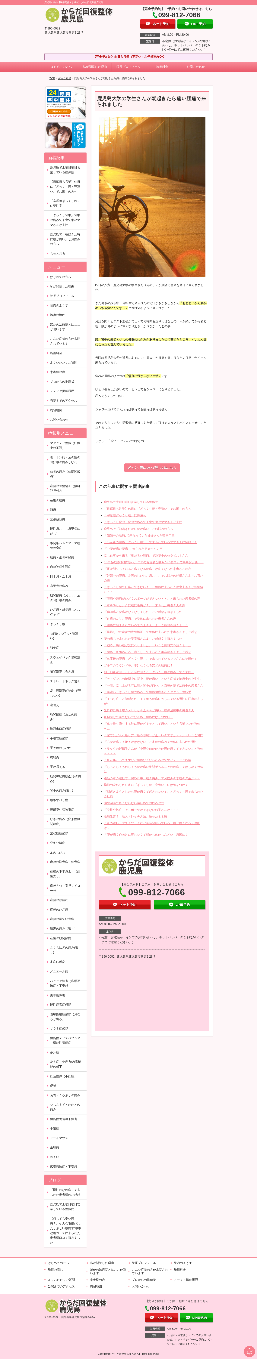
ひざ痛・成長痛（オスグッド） (65, 612)
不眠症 (54, 1128)
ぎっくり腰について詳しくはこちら (152, 467)
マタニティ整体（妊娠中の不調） (65, 445)
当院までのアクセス (63, 400)
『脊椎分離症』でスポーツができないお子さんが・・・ (141, 809)
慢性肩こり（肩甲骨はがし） (65, 531)
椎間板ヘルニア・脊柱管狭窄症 (65, 546)
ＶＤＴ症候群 (59, 1028)
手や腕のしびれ (60, 747)
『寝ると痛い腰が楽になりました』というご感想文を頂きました (147, 645)
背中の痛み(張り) (61, 790)
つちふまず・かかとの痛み (65, 1107)
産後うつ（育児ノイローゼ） (65, 888)
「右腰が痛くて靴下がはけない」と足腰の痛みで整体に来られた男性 (150, 741)
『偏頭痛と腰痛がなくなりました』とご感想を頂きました (143, 611)
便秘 (53, 1085)
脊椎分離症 (57, 843)
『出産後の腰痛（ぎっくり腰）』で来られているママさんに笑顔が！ (150, 542)
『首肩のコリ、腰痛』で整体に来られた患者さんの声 (140, 618)
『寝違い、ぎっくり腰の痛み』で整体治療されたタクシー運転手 (147, 692)
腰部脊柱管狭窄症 (62, 809)
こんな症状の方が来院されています (65, 341)
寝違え (54, 705)
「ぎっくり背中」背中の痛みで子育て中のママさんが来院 (143, 522)
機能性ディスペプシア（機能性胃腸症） (65, 1040)
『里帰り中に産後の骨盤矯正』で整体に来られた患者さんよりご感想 (150, 632)
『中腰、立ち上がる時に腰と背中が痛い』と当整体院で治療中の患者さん (153, 685)
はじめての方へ (61, 66)
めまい (54, 1157)
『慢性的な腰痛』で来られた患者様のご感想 (65, 1192)
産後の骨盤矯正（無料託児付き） (65, 488)
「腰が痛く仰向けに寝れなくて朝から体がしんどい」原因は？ (146, 834)
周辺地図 (56, 410)
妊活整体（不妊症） (63, 1076)
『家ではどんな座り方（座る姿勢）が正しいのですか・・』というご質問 (153, 735)
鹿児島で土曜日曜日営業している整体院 (131, 502)
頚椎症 (54, 647)
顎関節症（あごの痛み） (63, 717)
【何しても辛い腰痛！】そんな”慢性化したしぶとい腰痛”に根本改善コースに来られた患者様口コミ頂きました (65, 1230)
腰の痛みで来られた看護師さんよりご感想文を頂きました (143, 638)
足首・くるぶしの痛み (65, 1095)
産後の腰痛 (57, 500)
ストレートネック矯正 (65, 681)
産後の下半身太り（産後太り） (65, 874)
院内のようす (59, 305)
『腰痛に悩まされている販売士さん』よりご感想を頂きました (146, 625)
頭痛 (53, 509)
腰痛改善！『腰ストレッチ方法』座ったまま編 (135, 816)
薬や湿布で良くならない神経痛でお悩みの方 (134, 803)
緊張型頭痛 (57, 519)
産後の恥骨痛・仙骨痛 (65, 861)
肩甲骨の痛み (59, 586)
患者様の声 (57, 372)
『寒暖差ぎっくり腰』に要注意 (125, 515)
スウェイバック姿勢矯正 (65, 660)
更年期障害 (57, 995)
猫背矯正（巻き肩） (63, 671)
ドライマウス (59, 1138)
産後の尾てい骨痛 (62, 919)
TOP (52, 78)
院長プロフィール (128, 66)
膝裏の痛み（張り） (63, 928)
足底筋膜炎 (57, 961)
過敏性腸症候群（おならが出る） (65, 1017)
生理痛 (54, 1147)
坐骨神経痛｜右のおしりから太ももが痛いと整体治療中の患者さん (149, 710)
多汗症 (54, 1052)
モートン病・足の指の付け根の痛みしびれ (65, 460)
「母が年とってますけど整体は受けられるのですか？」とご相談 (147, 760)
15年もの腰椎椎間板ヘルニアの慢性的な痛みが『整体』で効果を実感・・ (154, 562)
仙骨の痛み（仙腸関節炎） (65, 474)
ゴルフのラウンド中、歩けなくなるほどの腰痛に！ (138, 665)
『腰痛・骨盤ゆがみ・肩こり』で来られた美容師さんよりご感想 (147, 652)
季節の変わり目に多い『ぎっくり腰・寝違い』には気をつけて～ (147, 784)
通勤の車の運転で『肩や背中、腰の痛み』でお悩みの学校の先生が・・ (152, 778)
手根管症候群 (59, 738)
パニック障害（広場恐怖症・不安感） (65, 983)
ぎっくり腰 (64, 78)
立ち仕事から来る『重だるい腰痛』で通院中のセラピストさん (146, 555)
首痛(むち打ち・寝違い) (64, 636)
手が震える (57, 766)
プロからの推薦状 (62, 381)
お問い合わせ (196, 66)
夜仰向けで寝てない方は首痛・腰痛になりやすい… (138, 717)
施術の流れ (57, 315)
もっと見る (57, 253)
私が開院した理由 (95, 66)
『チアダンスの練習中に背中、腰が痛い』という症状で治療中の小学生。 (153, 678)
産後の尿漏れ (59, 900)
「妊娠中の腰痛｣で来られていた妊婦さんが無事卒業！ (141, 535)
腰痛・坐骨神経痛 (62, 557)
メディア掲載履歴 (62, 391)
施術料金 (162, 66)
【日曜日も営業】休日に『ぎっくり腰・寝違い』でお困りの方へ (147, 508)
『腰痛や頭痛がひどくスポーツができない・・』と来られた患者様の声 (152, 598)
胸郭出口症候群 (60, 728)
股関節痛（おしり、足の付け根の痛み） (65, 598)
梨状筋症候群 (59, 833)
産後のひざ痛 (59, 909)
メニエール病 (59, 971)
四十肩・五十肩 (60, 576)
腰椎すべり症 (59, 800)
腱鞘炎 (54, 757)
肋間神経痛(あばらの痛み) (65, 779)
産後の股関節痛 (60, 938)
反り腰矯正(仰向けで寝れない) (65, 693)
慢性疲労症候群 (60, 1004)
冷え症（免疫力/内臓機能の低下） (65, 1064)
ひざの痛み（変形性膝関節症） (65, 821)
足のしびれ (57, 852)
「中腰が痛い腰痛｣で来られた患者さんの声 (133, 548)
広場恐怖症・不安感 (63, 1166)
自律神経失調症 (60, 566)
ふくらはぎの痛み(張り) (64, 950)
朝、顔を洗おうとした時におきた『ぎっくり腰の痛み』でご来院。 (149, 672)
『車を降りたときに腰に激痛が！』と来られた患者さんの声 (144, 605)
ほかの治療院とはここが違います (65, 327)
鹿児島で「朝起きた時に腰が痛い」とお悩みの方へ (138, 528)
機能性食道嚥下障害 (63, 1119)
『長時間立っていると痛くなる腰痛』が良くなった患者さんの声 (147, 568)
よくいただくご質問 (63, 362)
